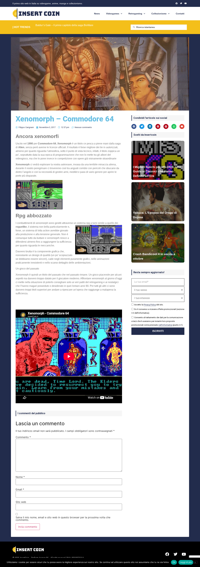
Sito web (21, 502)
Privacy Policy (150, 304)
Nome (20, 477)
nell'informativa (165, 325)
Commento (23, 437)
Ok (173, 562)
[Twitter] (181, 3)
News (97, 13)
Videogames (112, 13)
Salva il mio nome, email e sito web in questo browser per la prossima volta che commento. (63, 518)
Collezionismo (159, 13)
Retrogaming (135, 13)
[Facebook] (176, 3)
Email (20, 489)
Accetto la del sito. (148, 304)
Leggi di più (186, 562)
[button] (133, 126)
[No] (195, 562)
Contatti (180, 13)
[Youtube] (186, 3)
